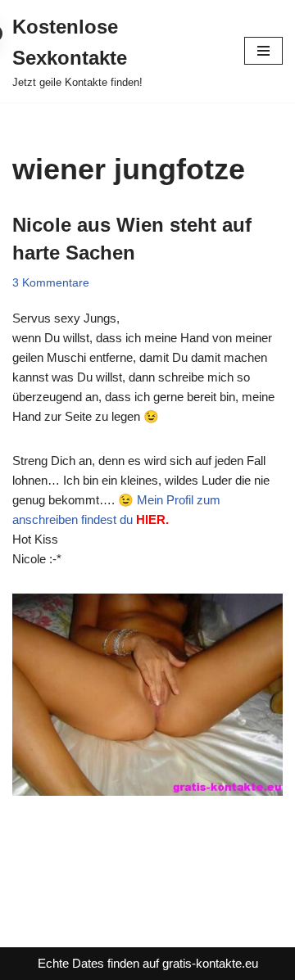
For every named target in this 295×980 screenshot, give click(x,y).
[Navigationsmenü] (263, 51)
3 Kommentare (50, 283)
